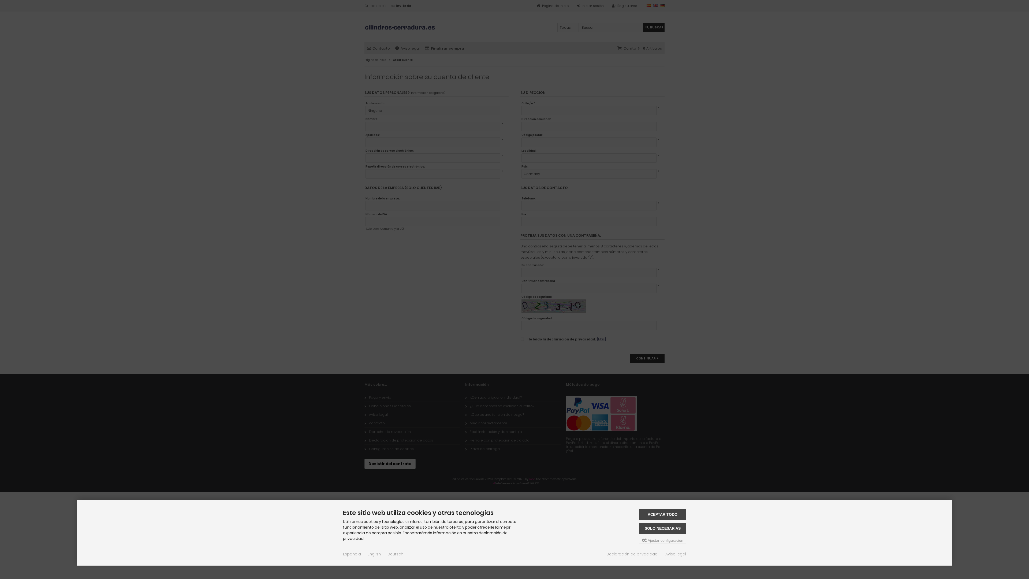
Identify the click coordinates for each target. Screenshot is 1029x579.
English (374, 554)
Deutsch (395, 554)
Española (352, 554)
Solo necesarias (663, 528)
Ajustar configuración (665, 540)
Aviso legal (675, 554)
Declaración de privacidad (632, 554)
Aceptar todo (662, 514)
